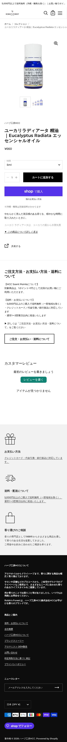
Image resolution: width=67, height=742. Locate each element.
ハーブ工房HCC (12, 123)
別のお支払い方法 (33, 199)
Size (9, 160)
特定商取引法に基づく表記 (17, 658)
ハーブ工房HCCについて (16, 634)
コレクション (20, 24)
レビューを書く (34, 379)
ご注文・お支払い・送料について (29, 339)
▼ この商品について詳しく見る (21, 232)
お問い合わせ (10, 652)
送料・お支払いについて (16, 623)
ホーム (7, 24)
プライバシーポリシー (15, 664)
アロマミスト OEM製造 (15, 646)
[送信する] (57, 688)
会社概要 (8, 629)
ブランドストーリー (14, 640)
